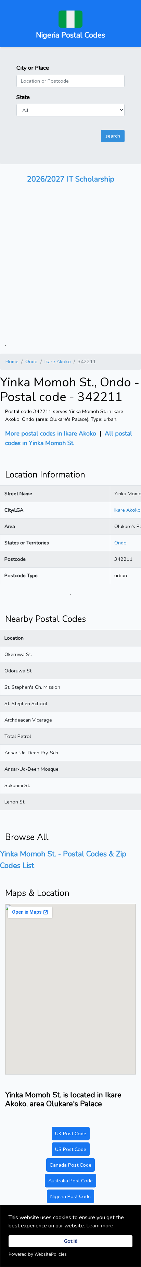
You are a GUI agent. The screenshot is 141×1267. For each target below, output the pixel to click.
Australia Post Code (70, 1180)
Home (11, 361)
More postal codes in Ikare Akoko (50, 433)
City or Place (32, 68)
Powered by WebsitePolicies (38, 1254)
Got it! (70, 1241)
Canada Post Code (70, 1165)
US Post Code (70, 1149)
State (23, 97)
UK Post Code (70, 1133)
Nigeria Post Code (70, 1196)
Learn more (99, 1225)
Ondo (31, 361)
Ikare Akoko (57, 361)
